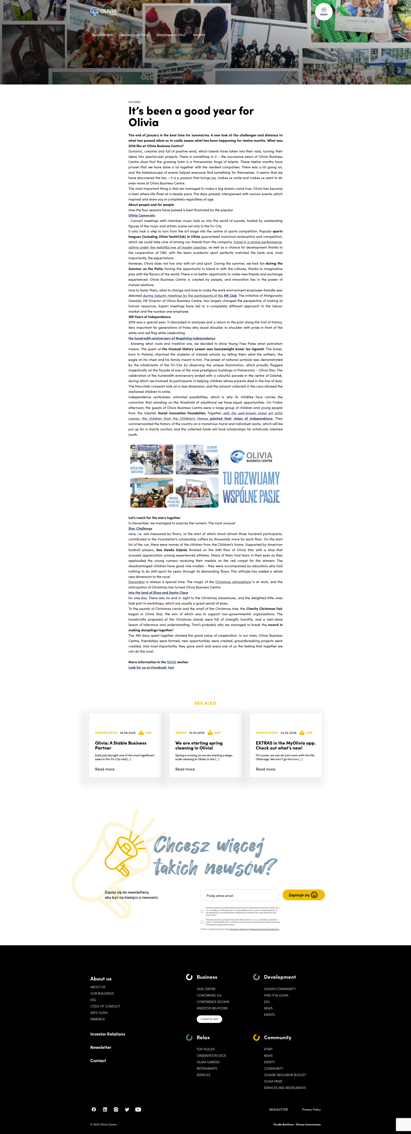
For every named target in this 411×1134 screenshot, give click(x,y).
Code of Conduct (105, 1006)
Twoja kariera (102, 34)
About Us (97, 987)
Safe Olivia (99, 1012)
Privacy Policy (311, 1109)
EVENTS (269, 1014)
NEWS (171, 661)
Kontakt (199, 34)
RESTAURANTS (207, 1068)
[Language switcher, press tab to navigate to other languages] (339, 11)
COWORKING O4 (209, 995)
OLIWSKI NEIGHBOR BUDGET (285, 1075)
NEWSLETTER (278, 1109)
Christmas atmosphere (233, 581)
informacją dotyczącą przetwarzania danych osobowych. (254, 929)
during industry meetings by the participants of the (189, 295)
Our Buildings (102, 993)
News (268, 1008)
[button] (324, 12)
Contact (98, 1060)
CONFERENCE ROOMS (213, 1002)
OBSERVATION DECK (211, 1055)
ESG (93, 1000)
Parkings (97, 1019)
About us (101, 978)
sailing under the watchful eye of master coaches (167, 247)
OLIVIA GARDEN (208, 1062)
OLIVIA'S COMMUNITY (280, 989)
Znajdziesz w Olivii (171, 34)
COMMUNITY (273, 1068)
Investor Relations (107, 1034)
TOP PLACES (205, 1049)
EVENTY (269, 1062)
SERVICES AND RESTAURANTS (285, 1088)
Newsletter (100, 1047)
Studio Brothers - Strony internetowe (297, 1124)
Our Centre (206, 989)
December (136, 581)
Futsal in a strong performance (258, 241)
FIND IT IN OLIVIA (276, 995)
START (268, 1049)
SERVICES (203, 1075)
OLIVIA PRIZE (273, 1081)
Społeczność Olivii (135, 34)
